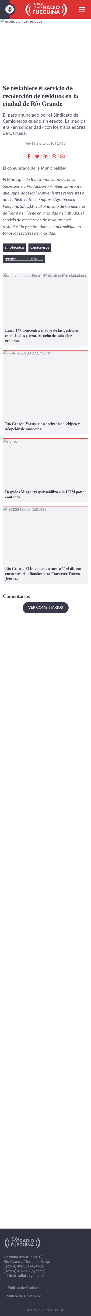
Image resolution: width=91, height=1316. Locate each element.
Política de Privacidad (23, 1296)
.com (27, 1276)
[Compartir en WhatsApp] (54, 156)
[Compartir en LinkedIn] (45, 156)
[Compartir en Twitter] (37, 156)
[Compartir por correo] (62, 156)
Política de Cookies (23, 1288)
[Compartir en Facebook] (28, 156)
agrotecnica (14, 247)
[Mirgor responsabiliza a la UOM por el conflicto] (45, 470)
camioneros (39, 247)
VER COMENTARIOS (45, 607)
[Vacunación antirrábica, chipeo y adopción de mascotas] (45, 392)
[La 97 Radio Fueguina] (46, 9)
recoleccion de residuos (24, 259)
